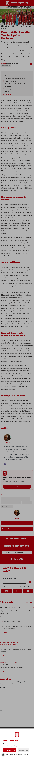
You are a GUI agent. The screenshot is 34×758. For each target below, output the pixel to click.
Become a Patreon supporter (14, 552)
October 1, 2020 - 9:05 (6, 646)
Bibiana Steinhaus (7, 499)
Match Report (6, 65)
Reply (5, 632)
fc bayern (26, 499)
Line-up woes (9, 76)
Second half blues (10, 81)
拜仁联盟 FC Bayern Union (7, 662)
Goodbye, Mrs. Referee (12, 89)
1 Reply (4, 617)
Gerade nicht (23, 750)
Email (2, 718)
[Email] (5, 464)
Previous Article (9, 523)
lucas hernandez (7, 506)
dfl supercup (17, 499)
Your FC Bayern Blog (19, 3)
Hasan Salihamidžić (15, 503)
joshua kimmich (27, 503)
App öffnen (17, 486)
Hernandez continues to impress (15, 78)
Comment (3, 687)
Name (2, 710)
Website (2, 726)
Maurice (3, 63)
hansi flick (5, 503)
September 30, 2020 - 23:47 (13, 607)
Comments (8, 94)
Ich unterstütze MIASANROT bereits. (15, 754)
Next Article (6, 528)
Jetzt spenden (10, 750)
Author (7, 91)
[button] (3, 755)
